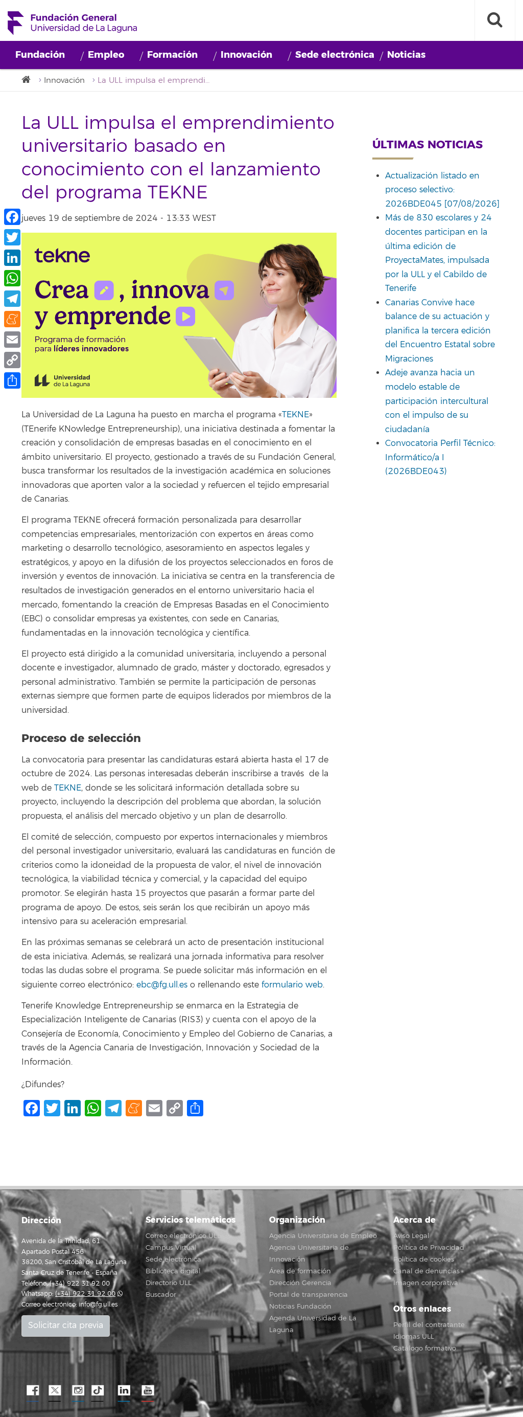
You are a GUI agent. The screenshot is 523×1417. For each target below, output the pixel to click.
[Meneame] (12, 319)
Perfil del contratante (429, 1325)
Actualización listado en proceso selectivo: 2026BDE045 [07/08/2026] (442, 190)
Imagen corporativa (425, 1283)
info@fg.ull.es (98, 1305)
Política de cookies (423, 1259)
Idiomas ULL (413, 1337)
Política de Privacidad (428, 1248)
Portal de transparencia (308, 1295)
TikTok (100, 1391)
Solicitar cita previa (65, 1325)
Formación (172, 55)
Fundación (40, 55)
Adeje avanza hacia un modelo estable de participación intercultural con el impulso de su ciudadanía (436, 401)
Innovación (246, 55)
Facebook (31, 1391)
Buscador (161, 1295)
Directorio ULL (169, 1283)
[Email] (12, 339)
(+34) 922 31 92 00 (85, 1294)
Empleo (106, 55)
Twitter (54, 1391)
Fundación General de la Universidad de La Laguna (72, 23)
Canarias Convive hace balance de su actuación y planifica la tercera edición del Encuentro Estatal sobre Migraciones (440, 331)
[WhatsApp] (12, 278)
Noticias (406, 55)
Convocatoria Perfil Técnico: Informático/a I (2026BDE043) (440, 457)
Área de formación (300, 1271)
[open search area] (494, 20)
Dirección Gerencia (300, 1283)
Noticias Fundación (300, 1306)
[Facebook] (12, 217)
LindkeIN (123, 1391)
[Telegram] (12, 298)
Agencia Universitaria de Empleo (323, 1236)
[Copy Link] (12, 360)
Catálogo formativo (424, 1348)
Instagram (77, 1391)
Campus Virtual (171, 1248)
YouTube (146, 1391)
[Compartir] (12, 380)
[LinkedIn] (12, 258)
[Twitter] (12, 237)
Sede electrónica (334, 55)
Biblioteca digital (173, 1271)
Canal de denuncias (426, 1271)
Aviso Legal (411, 1236)
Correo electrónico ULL (183, 1236)
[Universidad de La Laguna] (29, 80)
